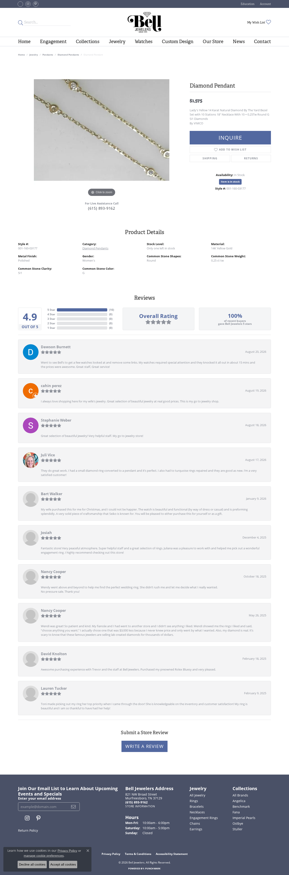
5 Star (51, 310)
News (239, 41)
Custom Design (177, 41)
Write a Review (144, 746)
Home (24, 41)
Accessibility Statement (172, 854)
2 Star (51, 323)
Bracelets (197, 806)
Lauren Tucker (54, 688)
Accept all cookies (63, 864)
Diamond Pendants (68, 54)
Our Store (213, 41)
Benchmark (241, 806)
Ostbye (238, 823)
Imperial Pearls (244, 818)
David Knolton (54, 653)
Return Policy (28, 830)
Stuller (237, 829)
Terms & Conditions (138, 854)
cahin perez (51, 385)
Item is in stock (230, 181)
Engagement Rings (204, 818)
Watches (143, 41)
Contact (262, 41)
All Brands (240, 795)
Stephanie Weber (56, 420)
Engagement (53, 41)
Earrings (196, 829)
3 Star (51, 319)
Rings (194, 801)
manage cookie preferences (44, 855)
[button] (247, 4)
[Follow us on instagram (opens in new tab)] (28, 4)
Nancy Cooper (53, 571)
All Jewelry (197, 795)
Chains (195, 823)
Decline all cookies (32, 864)
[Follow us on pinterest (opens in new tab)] (35, 4)
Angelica (239, 801)
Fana (236, 812)
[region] (101, 130)
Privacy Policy (111, 854)
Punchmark (153, 868)
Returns (251, 158)
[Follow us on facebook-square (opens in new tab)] (20, 4)
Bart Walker (51, 493)
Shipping (210, 158)
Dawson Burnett (56, 346)
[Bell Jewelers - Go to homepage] (144, 22)
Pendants (47, 54)
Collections (87, 41)
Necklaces (197, 812)
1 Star (51, 328)
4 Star (51, 314)
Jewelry (117, 41)
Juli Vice (48, 455)
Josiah (46, 532)
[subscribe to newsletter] (73, 807)
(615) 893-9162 (101, 208)
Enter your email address (39, 798)
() (111, 310)
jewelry (33, 54)
